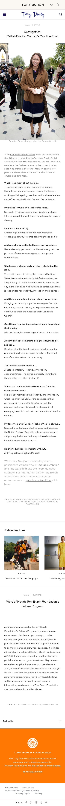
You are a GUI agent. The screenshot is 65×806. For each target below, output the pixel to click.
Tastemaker (32, 504)
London (53, 502)
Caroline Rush (42, 499)
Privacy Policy (11, 788)
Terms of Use (28, 788)
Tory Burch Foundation (28, 704)
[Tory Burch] (33, 4)
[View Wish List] (51, 4)
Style (37, 25)
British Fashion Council (36, 162)
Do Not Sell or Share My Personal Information (22, 791)
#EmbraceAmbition (46, 465)
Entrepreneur (25, 502)
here (7, 484)
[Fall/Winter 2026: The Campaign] (21, 553)
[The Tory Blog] (32, 14)
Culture (37, 595)
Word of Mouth (50, 704)
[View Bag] (57, 4)
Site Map (39, 793)
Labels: (9, 499)
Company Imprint (22, 793)
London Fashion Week (22, 154)
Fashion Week (41, 502)
